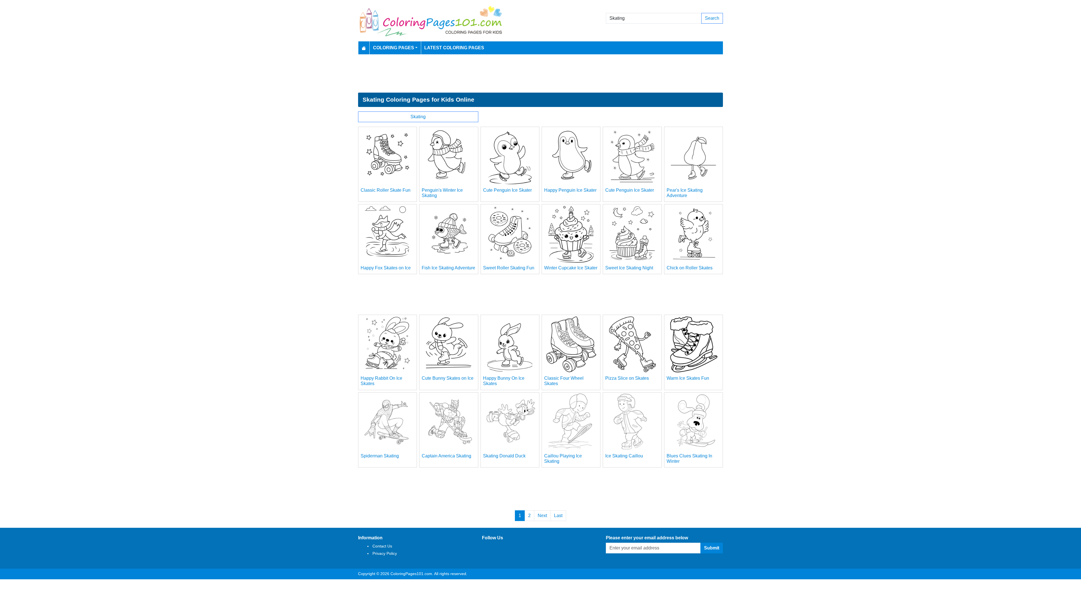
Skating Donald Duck (504, 455)
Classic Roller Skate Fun (385, 190)
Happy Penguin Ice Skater (570, 190)
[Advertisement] (540, 73)
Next (542, 515)
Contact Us (382, 546)
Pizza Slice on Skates (627, 378)
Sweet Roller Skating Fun (508, 267)
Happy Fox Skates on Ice (386, 267)
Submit (711, 548)
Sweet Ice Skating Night (629, 267)
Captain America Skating (446, 455)
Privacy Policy (384, 553)
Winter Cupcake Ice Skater (570, 267)
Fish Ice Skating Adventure (448, 267)
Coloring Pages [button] (393, 47)
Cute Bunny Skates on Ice (448, 378)
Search (712, 18)
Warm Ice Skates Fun (688, 378)
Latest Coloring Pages (454, 47)
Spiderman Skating (380, 455)
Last (558, 515)
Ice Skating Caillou (624, 455)
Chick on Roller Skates (690, 267)
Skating (418, 116)
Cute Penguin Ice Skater (507, 190)
